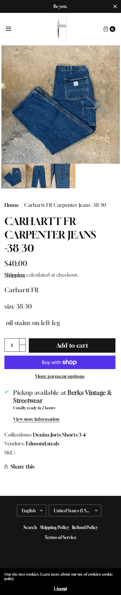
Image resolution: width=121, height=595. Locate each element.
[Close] (115, 6)
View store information (36, 419)
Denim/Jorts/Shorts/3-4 (59, 435)
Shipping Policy (54, 527)
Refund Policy (85, 527)
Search (30, 527)
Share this (22, 466)
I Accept (60, 589)
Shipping (14, 275)
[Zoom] (60, 104)
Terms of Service (61, 537)
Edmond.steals (42, 444)
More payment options (60, 376)
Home (11, 205)
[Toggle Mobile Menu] (12, 29)
